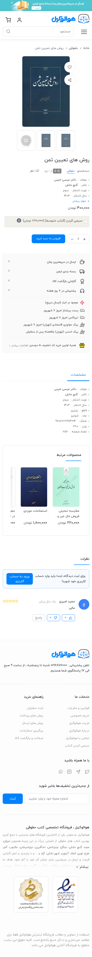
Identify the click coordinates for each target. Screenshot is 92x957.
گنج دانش (71, 185)
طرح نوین (83, 854)
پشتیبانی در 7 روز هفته (61, 291)
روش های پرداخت (31, 716)
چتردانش (53, 847)
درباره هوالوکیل (79, 731)
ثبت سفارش (35, 708)
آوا (43, 854)
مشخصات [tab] (78, 374)
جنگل (64, 847)
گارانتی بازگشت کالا (64, 281)
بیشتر (83, 866)
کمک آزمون (68, 854)
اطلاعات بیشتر (19, 345)
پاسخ (38, 618)
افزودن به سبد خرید (48, 239)
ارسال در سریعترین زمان (61, 262)
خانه (86, 48)
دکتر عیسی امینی (65, 180)
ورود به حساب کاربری (19, 578)
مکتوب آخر (10, 847)
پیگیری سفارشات (31, 731)
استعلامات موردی (35, 511)
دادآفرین (40, 847)
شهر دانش (53, 854)
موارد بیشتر (79, 201)
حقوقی (73, 48)
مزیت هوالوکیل (79, 723)
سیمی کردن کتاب (77, 746)
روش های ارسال (32, 723)
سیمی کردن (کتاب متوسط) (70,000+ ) (50, 221)
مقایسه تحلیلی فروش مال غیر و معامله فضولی (68, 513)
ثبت (13, 798)
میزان (6, 841)
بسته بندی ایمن (66, 272)
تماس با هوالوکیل (77, 738)
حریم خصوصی (79, 716)
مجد (86, 847)
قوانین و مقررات (78, 708)
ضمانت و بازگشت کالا (29, 738)
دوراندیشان (26, 847)
